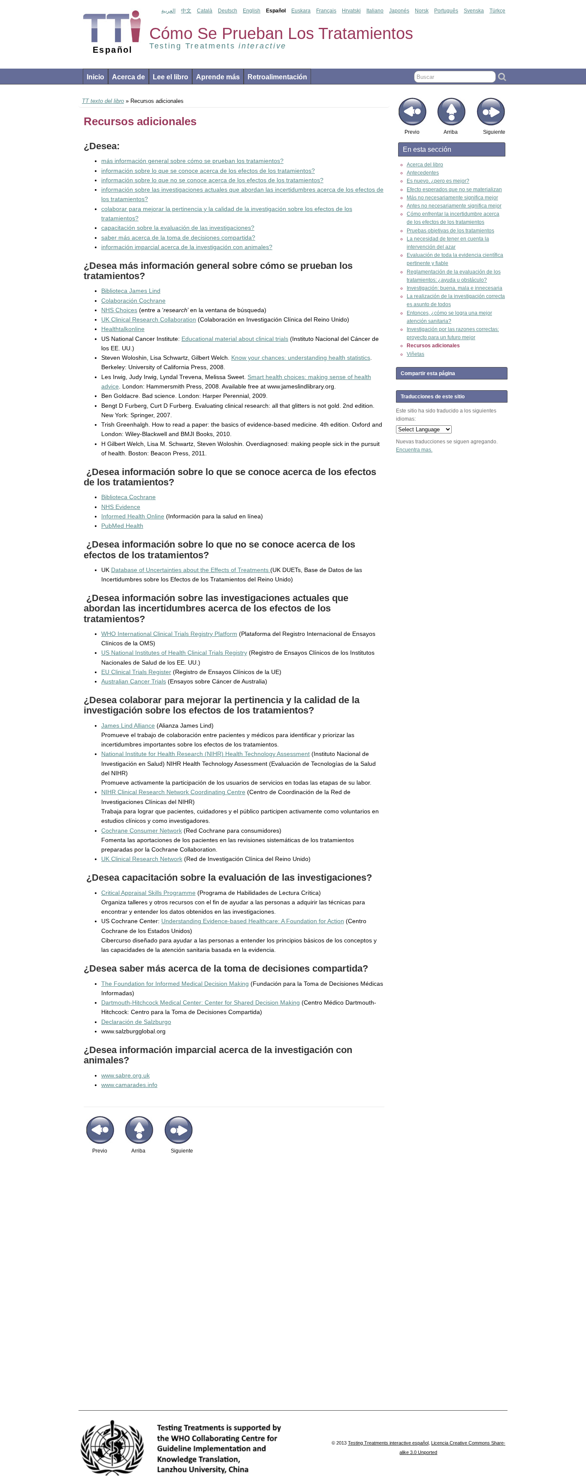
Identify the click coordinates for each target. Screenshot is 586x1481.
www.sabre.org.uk (125, 1075)
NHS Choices (119, 310)
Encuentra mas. (414, 450)
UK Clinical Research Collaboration (148, 319)
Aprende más (218, 77)
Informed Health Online (132, 516)
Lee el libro (170, 77)
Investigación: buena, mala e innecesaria (454, 288)
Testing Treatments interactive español (388, 1442)
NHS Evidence (120, 506)
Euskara (301, 11)
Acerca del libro (425, 165)
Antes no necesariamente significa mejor (454, 206)
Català (204, 11)
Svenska (474, 11)
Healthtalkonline (123, 328)
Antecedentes (423, 173)
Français (326, 11)
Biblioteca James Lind (130, 290)
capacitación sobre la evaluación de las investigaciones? (177, 227)
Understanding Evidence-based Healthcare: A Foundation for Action (252, 921)
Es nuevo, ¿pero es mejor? (438, 181)
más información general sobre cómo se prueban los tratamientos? (192, 160)
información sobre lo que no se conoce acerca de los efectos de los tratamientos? (212, 180)
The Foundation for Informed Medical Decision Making (175, 983)
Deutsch (227, 11)
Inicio (95, 77)
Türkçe (497, 11)
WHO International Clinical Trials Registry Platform (169, 633)
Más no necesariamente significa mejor (452, 198)
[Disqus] (234, 1287)
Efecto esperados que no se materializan (454, 190)
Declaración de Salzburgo (136, 1021)
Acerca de (128, 77)
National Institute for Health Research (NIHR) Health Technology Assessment (205, 753)
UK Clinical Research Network (141, 858)
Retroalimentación (277, 77)
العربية (168, 11)
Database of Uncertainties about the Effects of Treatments (190, 569)
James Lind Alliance (128, 725)
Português (446, 11)
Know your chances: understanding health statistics (300, 357)
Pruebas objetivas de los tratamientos (450, 231)
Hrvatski (351, 11)
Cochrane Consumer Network (141, 830)
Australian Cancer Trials (133, 681)
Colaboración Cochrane (133, 300)
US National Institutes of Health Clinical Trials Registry (174, 652)
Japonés (399, 11)
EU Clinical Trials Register (136, 671)
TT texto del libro (103, 101)
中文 (186, 11)
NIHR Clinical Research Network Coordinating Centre (173, 792)
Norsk (422, 11)
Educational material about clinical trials (234, 338)
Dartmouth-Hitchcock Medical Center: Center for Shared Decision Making (200, 1002)
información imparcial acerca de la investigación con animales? (186, 247)
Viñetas (415, 354)
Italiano (375, 11)
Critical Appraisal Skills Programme (148, 892)
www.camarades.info (129, 1084)
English (251, 11)
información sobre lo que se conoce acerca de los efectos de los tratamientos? (208, 170)
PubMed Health (122, 525)
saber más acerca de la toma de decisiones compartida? (178, 237)
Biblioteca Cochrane (128, 497)
